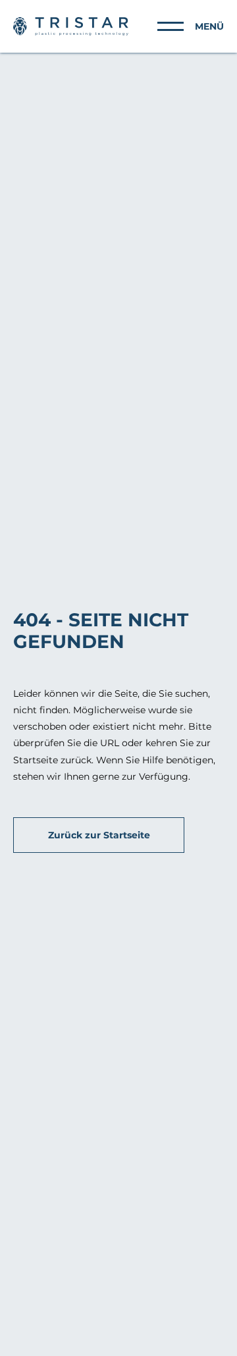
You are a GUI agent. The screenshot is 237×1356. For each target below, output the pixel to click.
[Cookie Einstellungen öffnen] (23, 1339)
